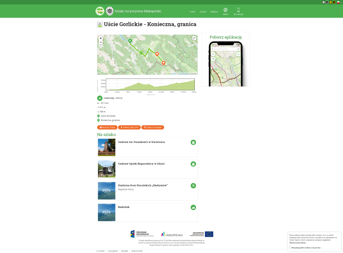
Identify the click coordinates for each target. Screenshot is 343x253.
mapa (225, 14)
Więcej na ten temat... (297, 242)
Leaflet (173, 74)
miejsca (214, 11)
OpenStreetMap (183, 74)
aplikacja (238, 14)
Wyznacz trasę (108, 127)
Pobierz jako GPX (130, 127)
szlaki (203, 11)
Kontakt (124, 251)
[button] (130, 41)
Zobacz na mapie (153, 127)
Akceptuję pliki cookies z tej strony (306, 247)
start (193, 11)
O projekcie (113, 251)
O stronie (100, 251)
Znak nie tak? (137, 251)
